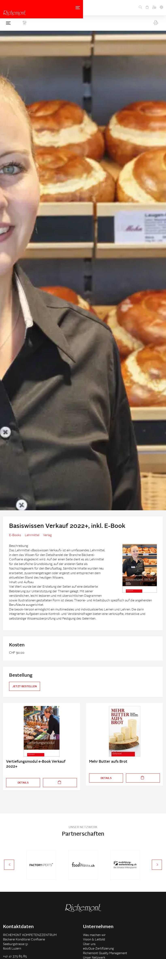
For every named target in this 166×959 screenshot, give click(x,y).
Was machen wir (94, 935)
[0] (147, 7)
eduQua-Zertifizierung (98, 948)
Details (23, 782)
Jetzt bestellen (24, 686)
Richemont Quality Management (105, 953)
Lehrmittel (32, 535)
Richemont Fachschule (14, 12)
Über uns (89, 944)
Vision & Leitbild (94, 939)
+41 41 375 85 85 (15, 956)
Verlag (47, 535)
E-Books (15, 535)
